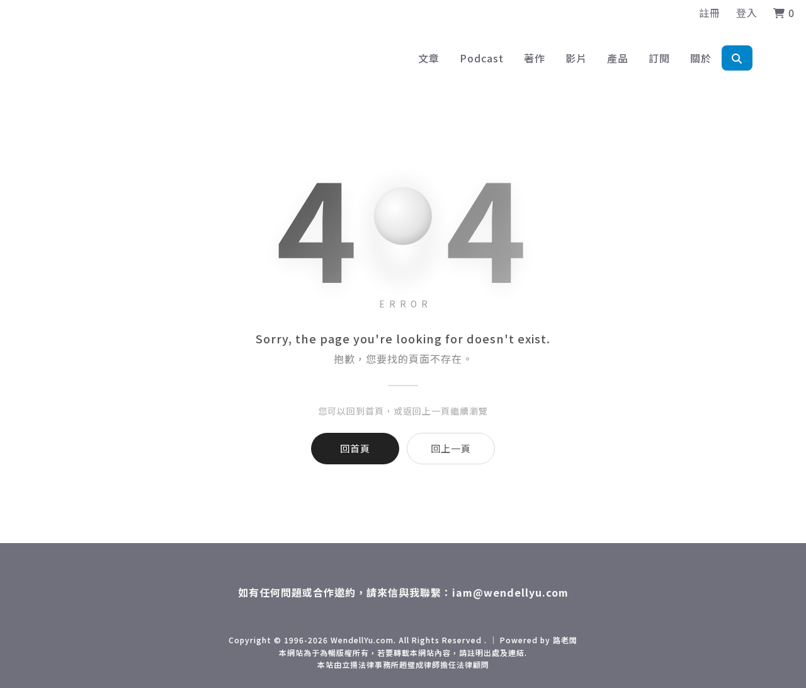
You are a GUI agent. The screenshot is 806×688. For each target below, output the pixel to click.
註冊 (709, 12)
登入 (747, 12)
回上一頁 (451, 448)
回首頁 (355, 448)
